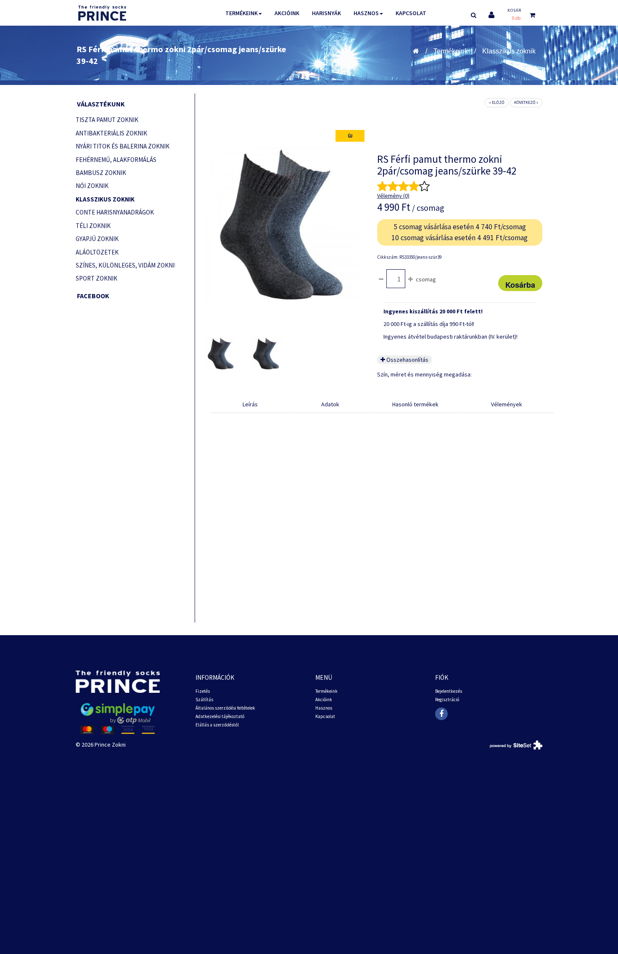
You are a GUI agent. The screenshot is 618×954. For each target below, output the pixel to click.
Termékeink (241, 13)
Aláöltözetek (97, 252)
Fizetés (202, 691)
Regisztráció (447, 699)
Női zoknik (92, 186)
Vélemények (506, 404)
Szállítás (204, 699)
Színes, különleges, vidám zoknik (125, 265)
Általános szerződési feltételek (225, 708)
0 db (516, 18)
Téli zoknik (93, 226)
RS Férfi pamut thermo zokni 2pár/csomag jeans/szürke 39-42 (181, 55)
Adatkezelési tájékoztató (219, 716)
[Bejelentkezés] (491, 15)
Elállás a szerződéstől (217, 725)
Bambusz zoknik (101, 173)
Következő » (526, 102)
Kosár (514, 10)
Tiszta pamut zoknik (107, 120)
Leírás (250, 404)
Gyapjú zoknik (97, 239)
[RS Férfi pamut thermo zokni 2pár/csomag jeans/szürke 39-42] (220, 353)
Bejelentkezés (448, 691)
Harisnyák (326, 13)
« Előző (496, 102)
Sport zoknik (96, 278)
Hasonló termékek (415, 404)
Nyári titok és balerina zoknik (122, 146)
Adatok (330, 404)
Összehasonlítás (406, 359)
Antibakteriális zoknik (111, 133)
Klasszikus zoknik (509, 51)
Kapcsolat (411, 13)
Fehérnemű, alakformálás (116, 160)
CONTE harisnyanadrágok (115, 212)
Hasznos (366, 13)
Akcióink (287, 13)
